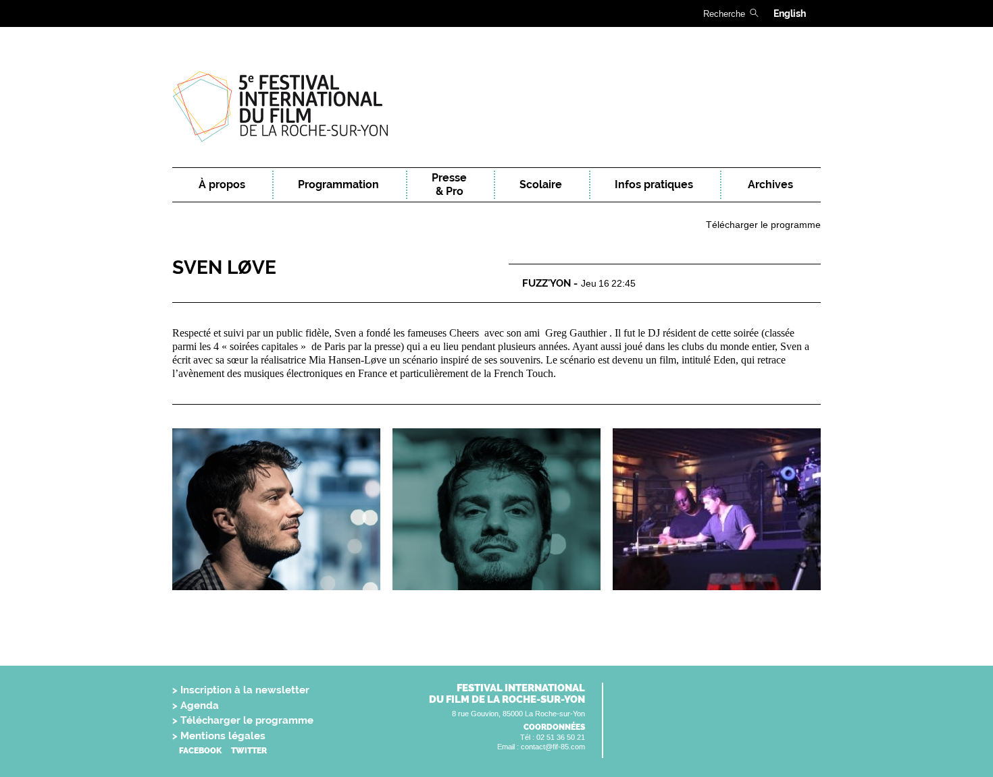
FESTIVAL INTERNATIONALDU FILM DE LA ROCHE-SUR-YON (507, 694)
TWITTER (249, 750)
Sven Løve (224, 267)
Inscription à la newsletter (244, 690)
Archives (770, 184)
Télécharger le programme (763, 224)
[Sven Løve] (276, 509)
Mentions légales (222, 736)
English (789, 13)
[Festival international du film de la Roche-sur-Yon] (496, 106)
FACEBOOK (200, 750)
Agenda (199, 705)
